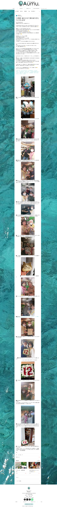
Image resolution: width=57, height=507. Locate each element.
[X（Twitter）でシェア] (18, 454)
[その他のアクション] (39, 15)
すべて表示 (38, 460)
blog (29, 11)
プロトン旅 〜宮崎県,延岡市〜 (20, 471)
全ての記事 (17, 11)
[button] (39, 11)
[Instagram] (30, 499)
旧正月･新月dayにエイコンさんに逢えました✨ (34, 471)
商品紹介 (25, 11)
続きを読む (33, 11)
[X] (27, 499)
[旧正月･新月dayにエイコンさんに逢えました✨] (34, 465)
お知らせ (21, 11)
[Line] (32, 499)
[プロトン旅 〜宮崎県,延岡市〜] (21, 465)
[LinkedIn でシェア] (20, 454)
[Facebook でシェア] (16, 454)
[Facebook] (25, 499)
